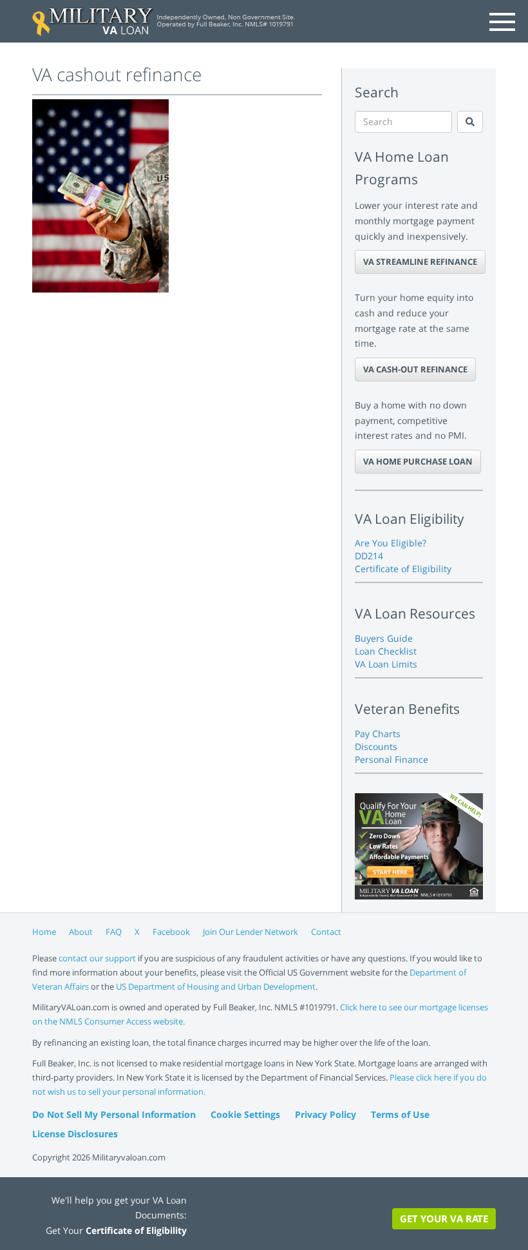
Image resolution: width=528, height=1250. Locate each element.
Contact (326, 932)
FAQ (114, 932)
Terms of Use (400, 1114)
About (81, 932)
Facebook (171, 932)
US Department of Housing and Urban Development (216, 986)
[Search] (470, 122)
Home (44, 932)
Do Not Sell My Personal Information (114, 1114)
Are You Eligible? (390, 543)
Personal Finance (391, 759)
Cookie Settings (245, 1114)
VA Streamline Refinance (420, 261)
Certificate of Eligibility (403, 568)
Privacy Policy (325, 1114)
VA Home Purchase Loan (418, 461)
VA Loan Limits (386, 664)
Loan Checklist (386, 651)
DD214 (369, 556)
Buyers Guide (384, 638)
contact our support (97, 958)
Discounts (376, 746)
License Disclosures (75, 1134)
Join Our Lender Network (250, 932)
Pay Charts (378, 733)
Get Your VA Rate (444, 1218)
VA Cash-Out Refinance (415, 369)
